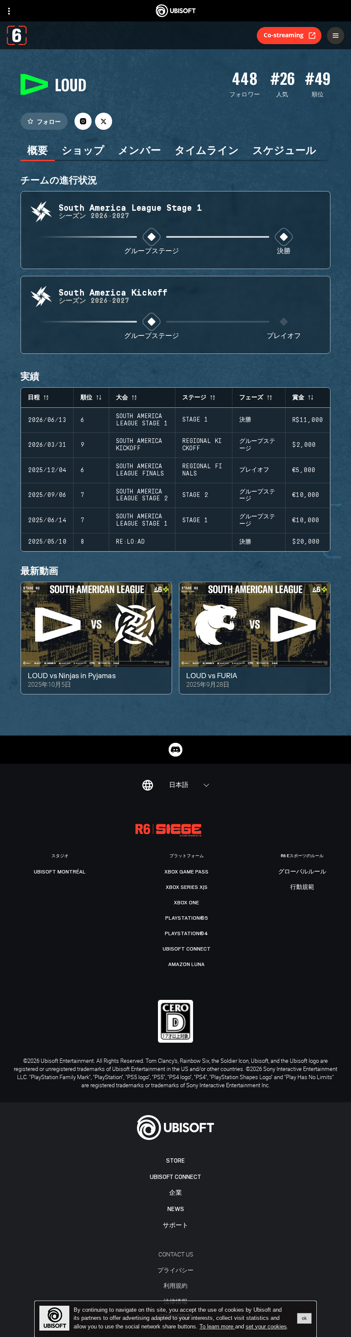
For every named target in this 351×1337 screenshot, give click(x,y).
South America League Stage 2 (142, 495)
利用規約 (175, 1285)
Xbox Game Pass (186, 872)
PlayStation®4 (186, 933)
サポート (175, 1225)
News (175, 1209)
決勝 (284, 251)
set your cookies (266, 1327)
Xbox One (186, 903)
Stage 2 (195, 495)
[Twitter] (103, 121)
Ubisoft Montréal (60, 872)
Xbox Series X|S (187, 887)
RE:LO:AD (130, 541)
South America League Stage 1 (142, 420)
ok (304, 1318)
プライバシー (175, 1270)
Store (175, 1161)
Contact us (175, 1254)
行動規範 (302, 887)
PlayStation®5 (186, 918)
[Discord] (175, 749)
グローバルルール (302, 872)
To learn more (217, 1326)
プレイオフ (284, 336)
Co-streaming (283, 35)
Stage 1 (195, 419)
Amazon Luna (186, 964)
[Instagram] (83, 121)
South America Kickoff (139, 445)
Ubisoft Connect (175, 1177)
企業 (175, 1193)
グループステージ (151, 251)
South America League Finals (140, 470)
